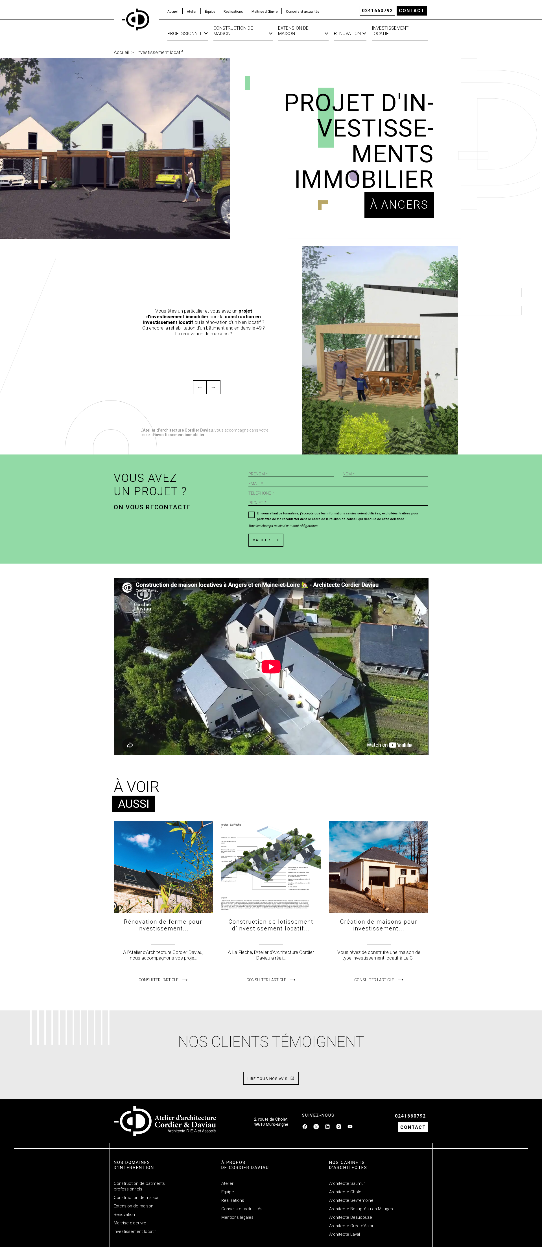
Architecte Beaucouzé (350, 1217)
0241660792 (377, 10)
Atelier (191, 12)
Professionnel (184, 33)
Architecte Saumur (347, 1183)
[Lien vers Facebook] (305, 1128)
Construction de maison (233, 30)
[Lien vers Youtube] (350, 1128)
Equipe (227, 1191)
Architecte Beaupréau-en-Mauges (361, 1208)
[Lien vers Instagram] (339, 1128)
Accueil (172, 12)
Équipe (210, 12)
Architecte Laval (344, 1234)
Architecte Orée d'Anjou (351, 1225)
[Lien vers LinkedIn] (327, 1128)
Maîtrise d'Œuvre (264, 12)
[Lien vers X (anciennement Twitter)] (316, 1128)
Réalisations (233, 12)
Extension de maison (293, 30)
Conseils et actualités (302, 12)
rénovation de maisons (205, 333)
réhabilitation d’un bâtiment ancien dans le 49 (215, 328)
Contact (412, 10)
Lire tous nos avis (268, 1079)
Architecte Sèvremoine (351, 1200)
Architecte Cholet (346, 1191)
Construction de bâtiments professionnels (139, 1186)
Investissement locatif (390, 30)
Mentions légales (237, 1217)
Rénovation (347, 33)
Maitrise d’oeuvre (130, 1223)
